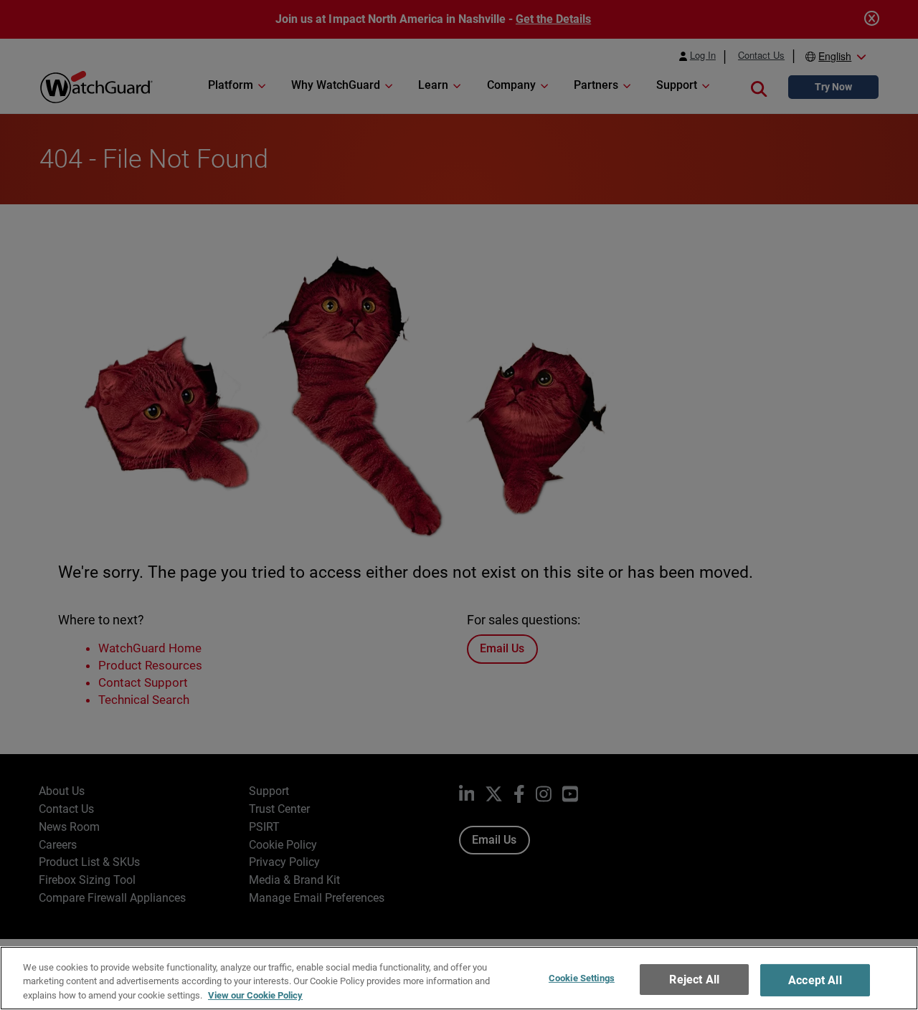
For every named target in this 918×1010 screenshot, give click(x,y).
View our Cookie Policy (255, 995)
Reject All (694, 979)
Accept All (815, 980)
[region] (459, 978)
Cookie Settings (582, 978)
